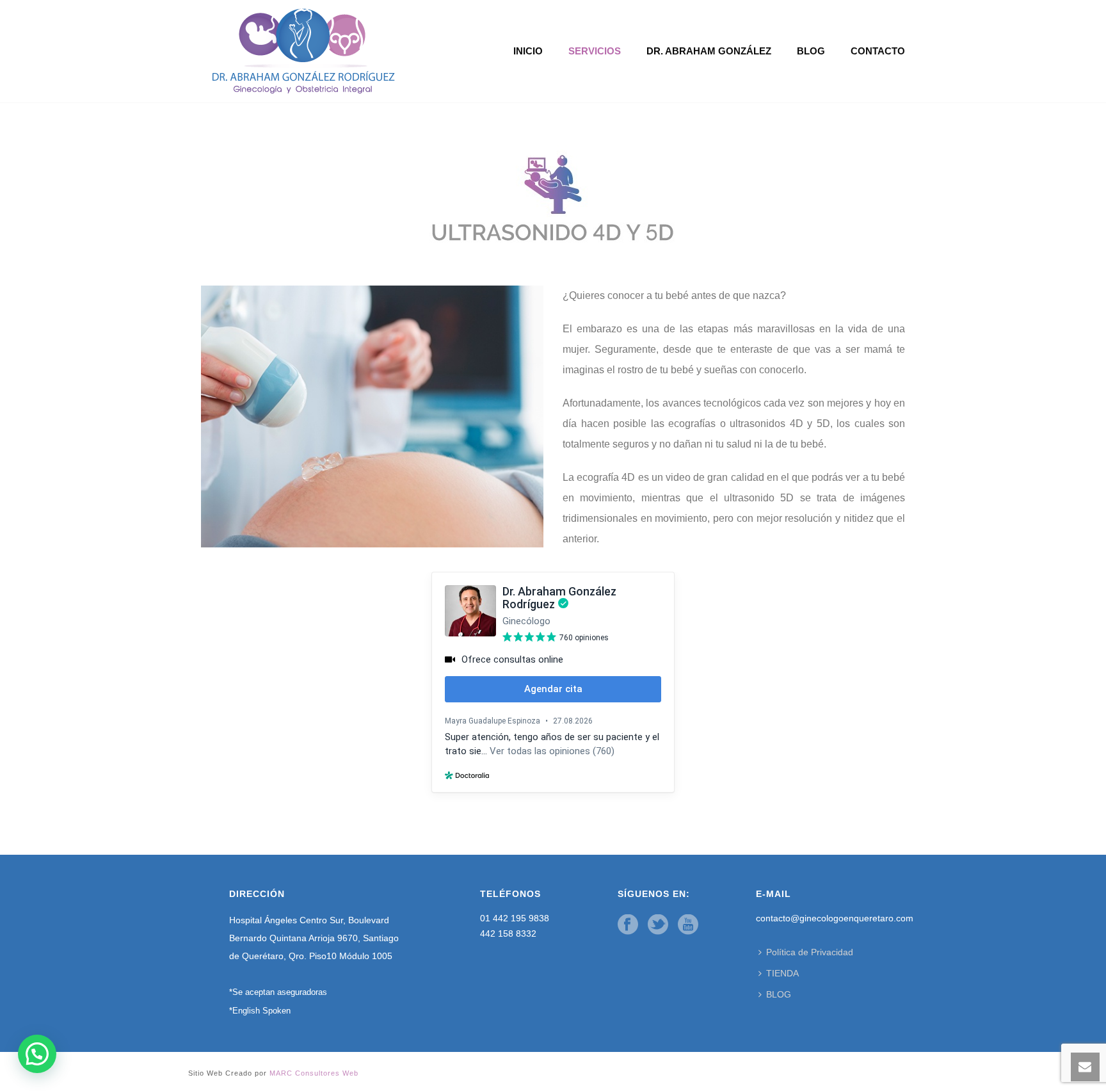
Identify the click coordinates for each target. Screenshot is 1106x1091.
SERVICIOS (594, 50)
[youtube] (688, 925)
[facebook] (628, 925)
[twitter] (658, 925)
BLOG (811, 50)
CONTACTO (878, 50)
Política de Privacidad (809, 952)
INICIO (528, 50)
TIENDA (782, 973)
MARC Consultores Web (313, 1073)
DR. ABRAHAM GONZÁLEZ (708, 50)
